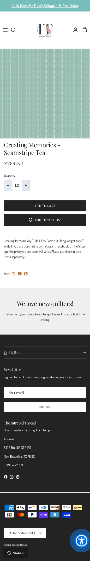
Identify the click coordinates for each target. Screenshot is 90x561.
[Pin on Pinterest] (26, 273)
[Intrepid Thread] (45, 30)
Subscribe (45, 407)
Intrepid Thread (19, 544)
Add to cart (45, 206)
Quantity (9, 176)
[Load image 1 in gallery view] (45, 93)
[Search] (16, 30)
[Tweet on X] (14, 273)
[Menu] (5, 30)
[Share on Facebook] (20, 273)
